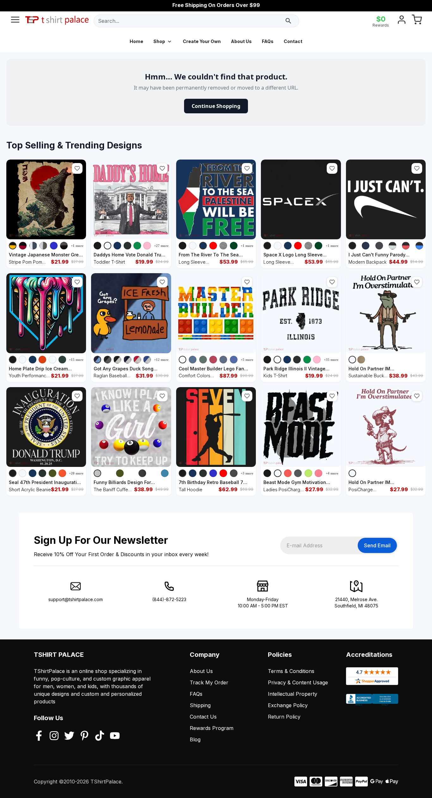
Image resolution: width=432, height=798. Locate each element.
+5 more (247, 359)
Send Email (377, 545)
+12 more (161, 359)
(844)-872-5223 (169, 599)
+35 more (331, 359)
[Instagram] (54, 736)
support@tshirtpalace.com (75, 599)
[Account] (401, 21)
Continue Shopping (216, 106)
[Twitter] (69, 736)
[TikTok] (100, 736)
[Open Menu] (15, 21)
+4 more (332, 473)
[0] (416, 21)
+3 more (247, 473)
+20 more (76, 473)
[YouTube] (115, 736)
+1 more (77, 246)
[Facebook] (39, 736)
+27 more (161, 246)
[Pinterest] (84, 736)
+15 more (76, 359)
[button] (77, 168)
